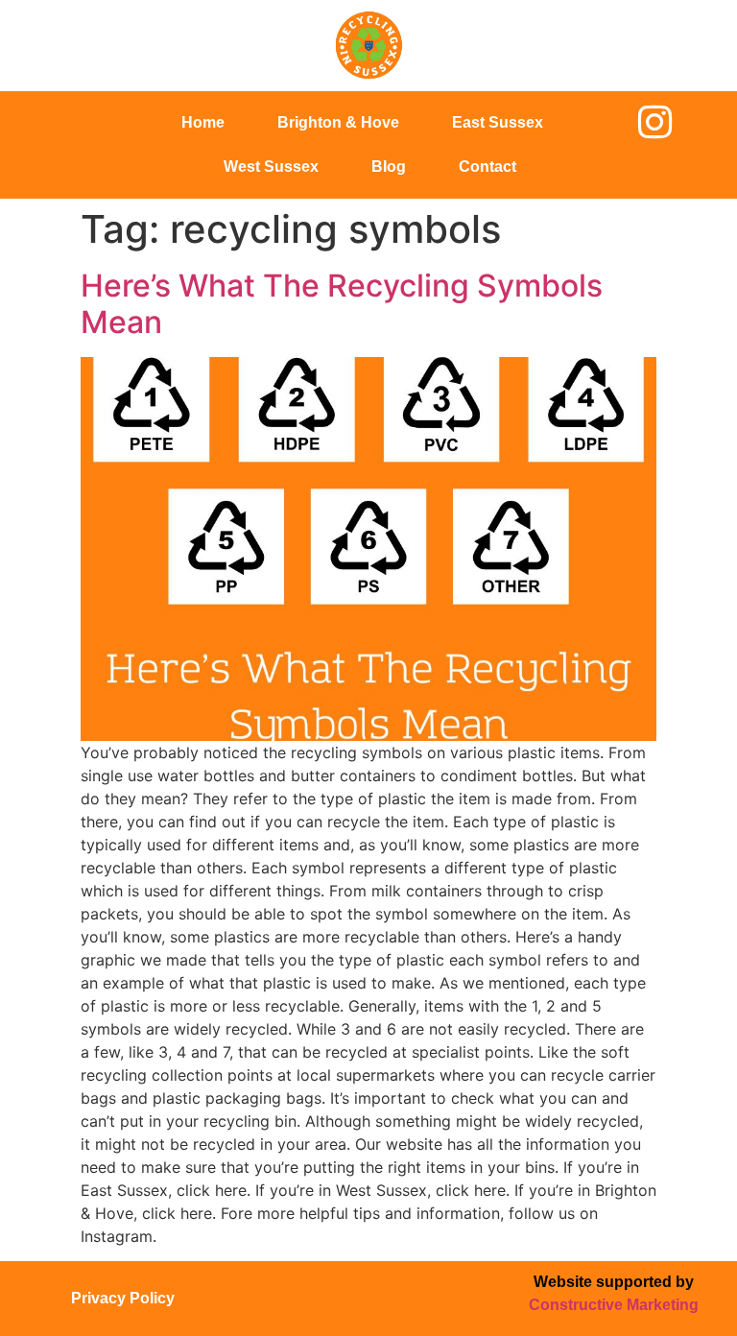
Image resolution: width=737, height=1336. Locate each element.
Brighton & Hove (338, 122)
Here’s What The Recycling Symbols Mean (342, 304)
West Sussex (271, 166)
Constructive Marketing (614, 1305)
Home (203, 122)
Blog (388, 166)
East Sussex (497, 122)
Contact (487, 166)
